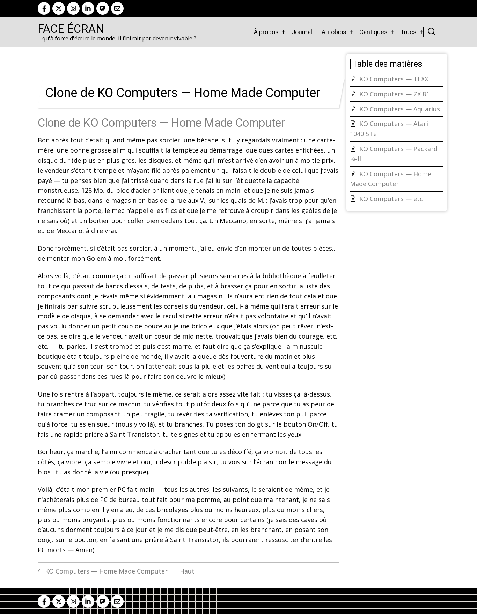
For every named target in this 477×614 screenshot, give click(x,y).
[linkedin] (88, 8)
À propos (266, 32)
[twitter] (58, 8)
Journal (302, 32)
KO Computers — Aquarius (399, 109)
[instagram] (73, 8)
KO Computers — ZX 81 (394, 94)
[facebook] (44, 8)
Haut (187, 571)
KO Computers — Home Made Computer (105, 571)
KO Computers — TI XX (393, 79)
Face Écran (71, 29)
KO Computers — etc (391, 198)
